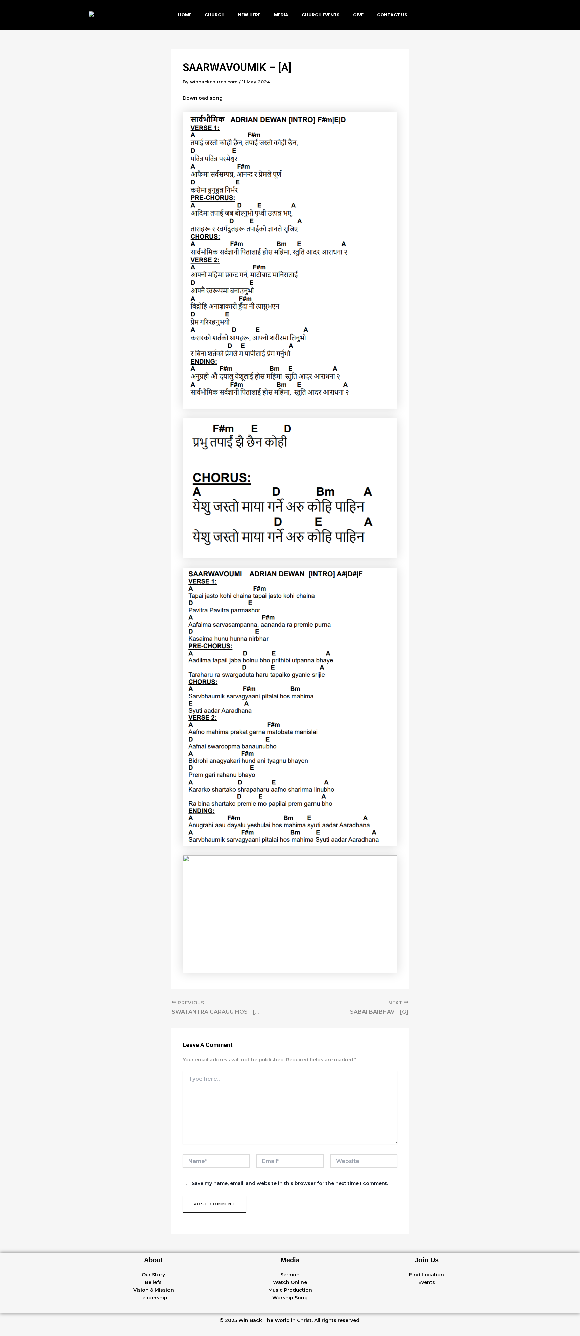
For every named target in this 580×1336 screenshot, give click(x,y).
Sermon (290, 1275)
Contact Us (392, 15)
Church (215, 15)
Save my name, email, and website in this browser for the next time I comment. (290, 1183)
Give (358, 15)
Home (184, 15)
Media (281, 15)
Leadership (153, 1298)
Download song (203, 98)
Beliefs (153, 1282)
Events (426, 1282)
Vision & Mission (153, 1290)
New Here (249, 15)
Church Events (321, 15)
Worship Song (290, 1298)
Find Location (426, 1275)
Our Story (153, 1275)
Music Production (290, 1290)
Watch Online (290, 1282)
